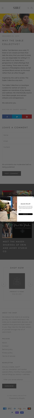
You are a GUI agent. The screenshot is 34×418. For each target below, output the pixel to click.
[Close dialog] (33, 197)
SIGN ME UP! (25, 214)
